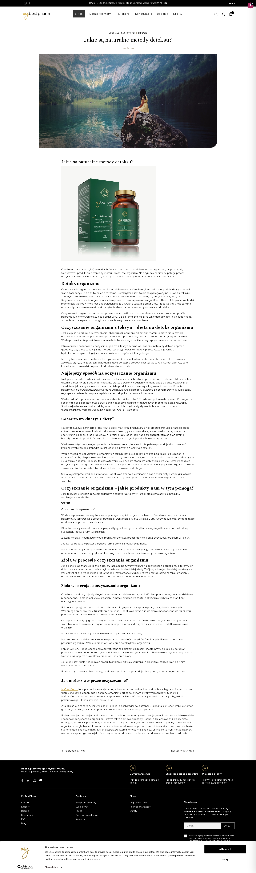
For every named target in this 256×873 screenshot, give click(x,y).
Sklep (79, 13)
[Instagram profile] (25, 3)
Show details (51, 867)
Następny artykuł (181, 750)
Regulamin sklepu (139, 802)
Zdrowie (142, 33)
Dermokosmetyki (101, 13)
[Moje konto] (223, 14)
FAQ (23, 819)
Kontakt (25, 802)
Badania (163, 13)
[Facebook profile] (29, 3)
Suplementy (128, 33)
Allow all (225, 849)
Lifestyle (114, 33)
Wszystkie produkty (86, 802)
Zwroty (133, 811)
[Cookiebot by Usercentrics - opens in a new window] (25, 867)
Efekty (178, 13)
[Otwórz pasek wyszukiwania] (216, 14)
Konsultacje (143, 13)
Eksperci (124, 13)
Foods (79, 811)
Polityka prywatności (140, 807)
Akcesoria (81, 819)
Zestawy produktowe (86, 815)
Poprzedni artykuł (74, 750)
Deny (225, 859)
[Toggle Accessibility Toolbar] (250, 5)
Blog (23, 823)
